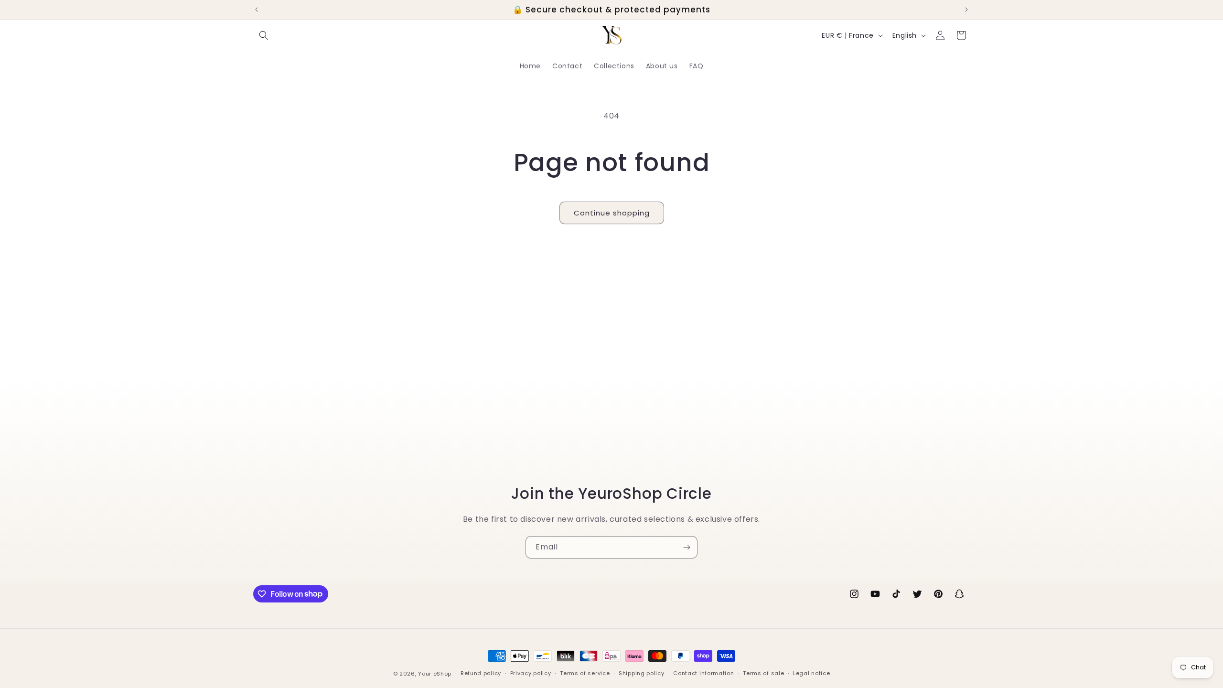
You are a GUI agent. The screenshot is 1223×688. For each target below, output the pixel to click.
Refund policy (481, 673)
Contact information (703, 673)
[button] (263, 35)
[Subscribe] (686, 547)
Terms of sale (763, 673)
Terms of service (585, 673)
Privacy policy (530, 673)
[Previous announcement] (256, 9)
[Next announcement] (966, 9)
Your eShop (434, 673)
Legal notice (811, 673)
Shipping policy (642, 673)
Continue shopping (612, 213)
